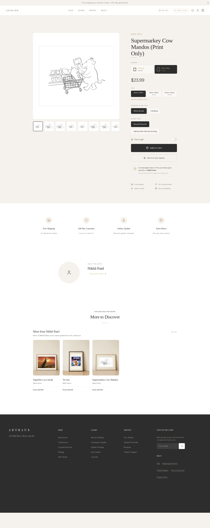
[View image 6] (94, 126)
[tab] (142, 69)
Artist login (182, 10)
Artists (92, 10)
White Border (139, 111)
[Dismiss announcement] (208, 3)
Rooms (81, 10)
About (104, 10)
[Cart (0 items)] (202, 10)
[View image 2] (49, 126)
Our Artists (128, 437)
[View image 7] (105, 126)
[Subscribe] (182, 446)
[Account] (197, 10)
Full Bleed (154, 111)
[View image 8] (116, 126)
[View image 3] (60, 126)
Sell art (164, 10)
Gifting (61, 452)
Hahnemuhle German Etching (145, 131)
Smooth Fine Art (140, 124)
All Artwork (62, 437)
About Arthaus (97, 437)
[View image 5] (83, 126)
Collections (63, 442)
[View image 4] (71, 126)
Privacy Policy (162, 477)
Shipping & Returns (170, 463)
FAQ (158, 463)
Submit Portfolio (131, 442)
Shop (71, 10)
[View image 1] (38, 126)
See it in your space (156, 158)
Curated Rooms (65, 447)
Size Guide (95, 452)
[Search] (192, 10)
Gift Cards (62, 457)
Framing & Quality (99, 442)
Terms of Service (177, 470)
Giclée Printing (97, 447)
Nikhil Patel (136, 34)
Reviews (127, 447)
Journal (94, 457)
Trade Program (130, 452)
